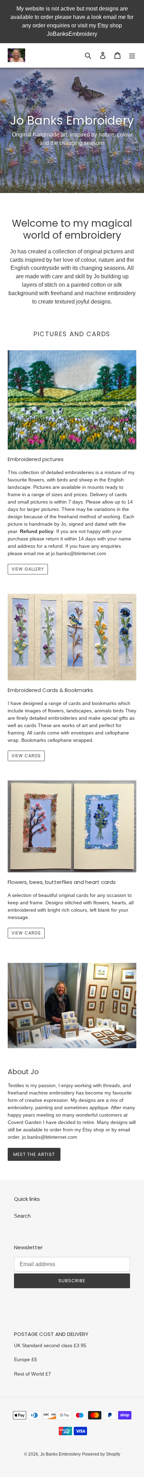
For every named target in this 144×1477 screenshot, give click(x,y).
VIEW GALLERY (28, 569)
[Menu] (132, 55)
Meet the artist (34, 1154)
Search (22, 1216)
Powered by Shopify (101, 1454)
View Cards (26, 933)
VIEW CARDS (26, 756)
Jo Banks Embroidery (60, 1454)
